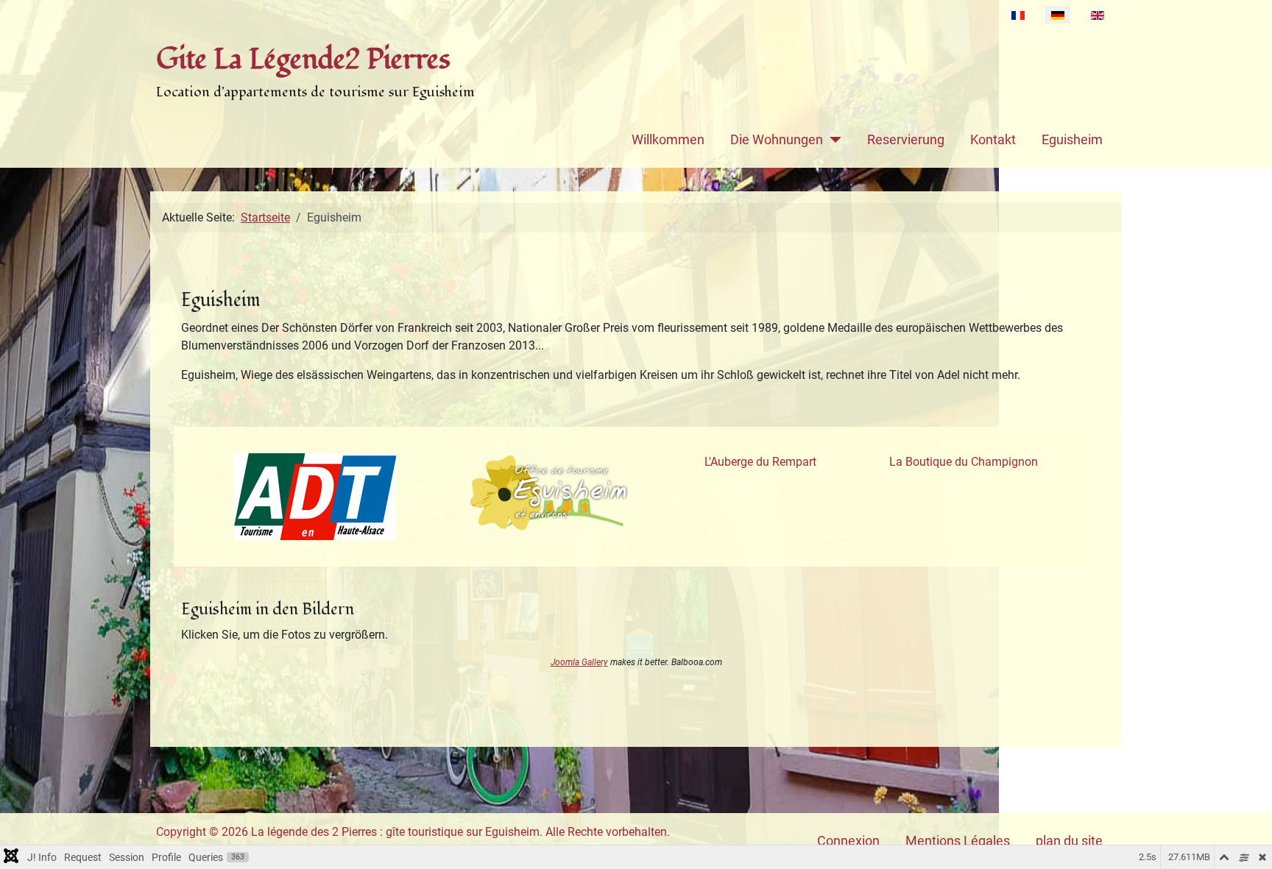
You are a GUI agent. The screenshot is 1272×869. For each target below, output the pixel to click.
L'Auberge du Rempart (760, 462)
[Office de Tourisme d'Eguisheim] (550, 493)
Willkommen (668, 139)
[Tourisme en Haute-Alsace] (315, 496)
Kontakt (993, 139)
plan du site (1069, 841)
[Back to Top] (1246, 841)
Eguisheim (1072, 139)
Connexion (848, 841)
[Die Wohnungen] (832, 139)
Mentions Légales (957, 841)
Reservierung (905, 139)
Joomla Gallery (579, 662)
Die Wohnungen (776, 139)
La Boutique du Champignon (963, 462)
